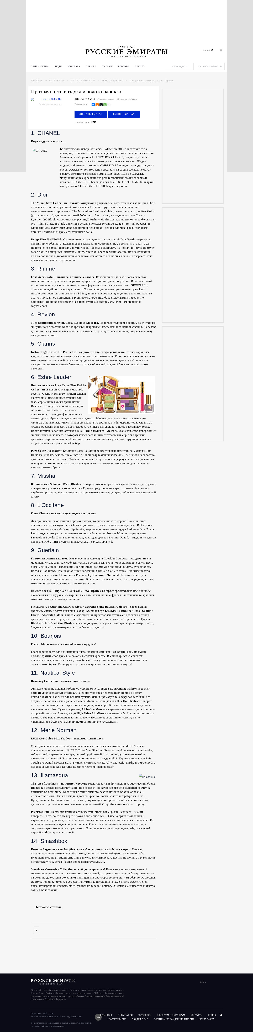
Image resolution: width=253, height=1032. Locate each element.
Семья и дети (179, 66)
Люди (58, 66)
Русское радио (117, 1019)
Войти (203, 982)
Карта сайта (206, 1019)
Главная (37, 80)
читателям (144, 1015)
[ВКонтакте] (93, 105)
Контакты (197, 1015)
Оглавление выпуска (50, 104)
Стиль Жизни (40, 66)
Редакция (106, 1015)
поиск (212, 1015)
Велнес (140, 66)
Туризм (107, 66)
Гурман (91, 66)
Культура (74, 66)
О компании (125, 1015)
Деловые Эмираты (210, 66)
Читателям (56, 80)
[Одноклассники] (97, 105)
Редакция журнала (105, 99)
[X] (101, 105)
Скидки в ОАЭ (140, 1019)
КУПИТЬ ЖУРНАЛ (124, 114)
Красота (123, 66)
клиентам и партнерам (171, 1015)
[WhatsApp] (105, 105)
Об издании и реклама (127, 99)
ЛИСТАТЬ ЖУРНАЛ (90, 114)
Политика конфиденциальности (174, 1019)
